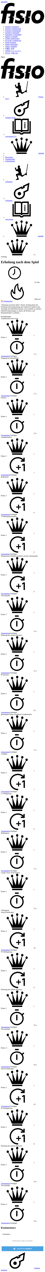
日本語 (7, 51)
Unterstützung (10, 161)
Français (8, 31)
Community (15, 27)
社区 (12, 48)
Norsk (7, 42)
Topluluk (14, 46)
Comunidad (15, 33)
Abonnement (5, 356)
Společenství (15, 38)
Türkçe (7, 46)
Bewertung (9, 157)
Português (8, 35)
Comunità (14, 37)
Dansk (7, 44)
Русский (8, 40)
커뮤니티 (14, 53)
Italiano (7, 37)
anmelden (4, 2)
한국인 (7, 53)
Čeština (7, 38)
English (7, 27)
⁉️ (6, 301)
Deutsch (8, 29)
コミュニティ (16, 51)
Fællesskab (14, 44)
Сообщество (16, 40)
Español (8, 33)
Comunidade (17, 35)
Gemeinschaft (16, 29)
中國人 (7, 48)
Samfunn (13, 42)
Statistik (41, 153)
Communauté (16, 31)
